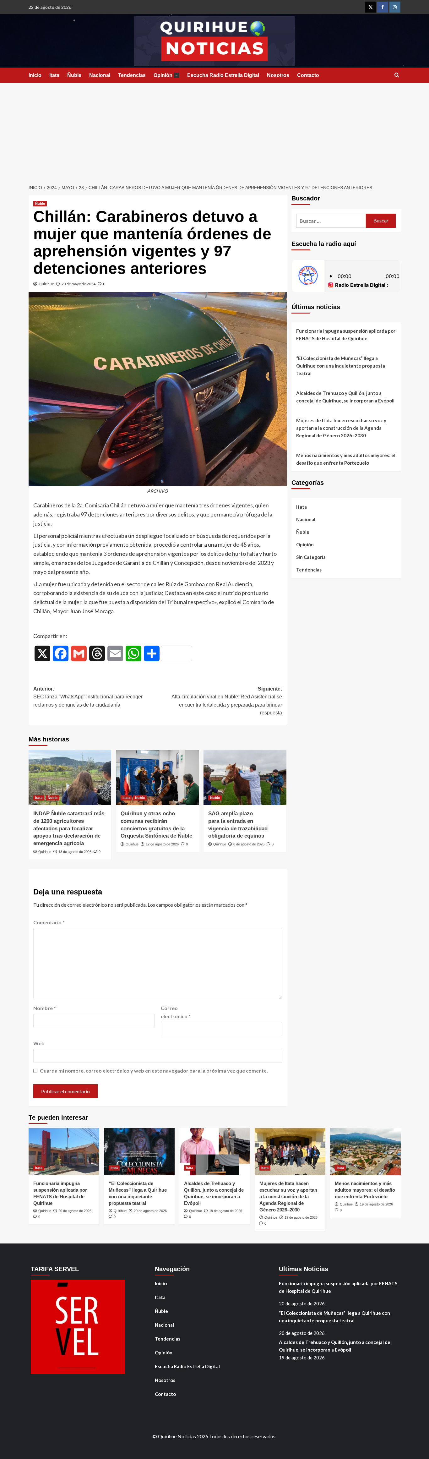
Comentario (49, 922)
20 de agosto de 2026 (74, 1211)
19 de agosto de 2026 (225, 1211)
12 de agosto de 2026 (162, 844)
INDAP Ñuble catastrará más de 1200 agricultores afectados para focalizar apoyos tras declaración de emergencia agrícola (68, 828)
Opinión (166, 75)
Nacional (99, 75)
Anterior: (88, 697)
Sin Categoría (311, 557)
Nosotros (278, 75)
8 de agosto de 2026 (248, 844)
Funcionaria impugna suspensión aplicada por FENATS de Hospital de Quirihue (345, 334)
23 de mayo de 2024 (78, 283)
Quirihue (46, 283)
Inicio (35, 75)
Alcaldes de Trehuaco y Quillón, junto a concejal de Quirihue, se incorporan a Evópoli (345, 396)
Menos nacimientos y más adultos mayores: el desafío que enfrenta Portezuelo (345, 459)
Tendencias (132, 75)
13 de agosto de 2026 (74, 852)
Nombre (44, 1008)
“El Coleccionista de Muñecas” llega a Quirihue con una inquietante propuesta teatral (340, 365)
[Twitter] (370, 7)
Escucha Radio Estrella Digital (223, 75)
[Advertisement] (214, 130)
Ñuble (74, 75)
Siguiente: (226, 701)
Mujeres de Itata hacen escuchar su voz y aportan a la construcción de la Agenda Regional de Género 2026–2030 (341, 428)
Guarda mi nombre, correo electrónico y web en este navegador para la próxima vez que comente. (154, 1071)
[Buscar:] (331, 221)
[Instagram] (394, 7)
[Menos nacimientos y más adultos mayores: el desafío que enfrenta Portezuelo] (365, 1151)
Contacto (308, 75)
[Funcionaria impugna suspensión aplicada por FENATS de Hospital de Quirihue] (64, 1151)
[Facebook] (382, 7)
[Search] (397, 75)
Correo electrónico (176, 1012)
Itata (54, 75)
